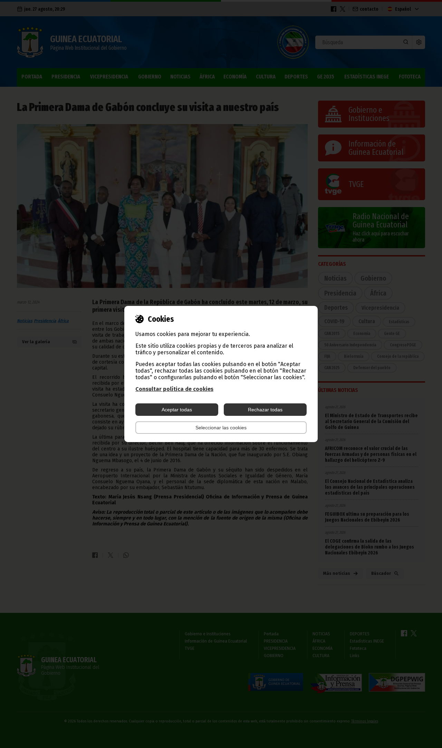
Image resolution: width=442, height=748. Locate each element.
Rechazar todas (265, 409)
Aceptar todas (177, 409)
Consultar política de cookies (174, 389)
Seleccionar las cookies (221, 427)
